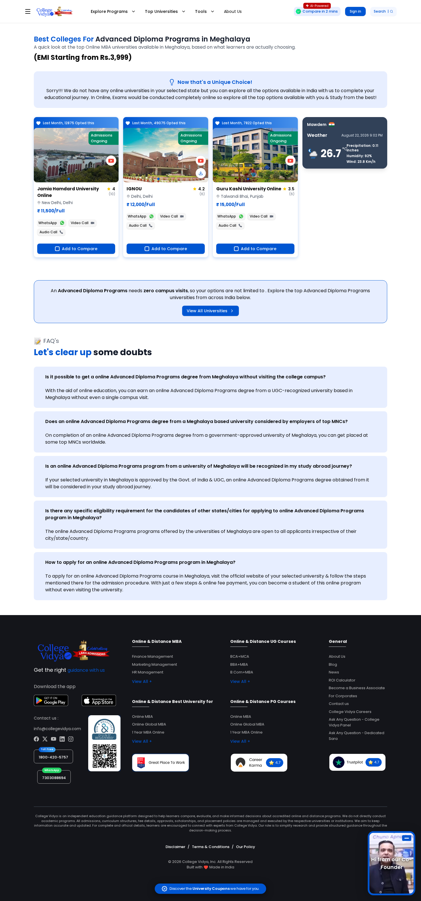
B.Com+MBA (241, 672)
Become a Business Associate (357, 688)
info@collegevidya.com (57, 729)
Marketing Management (154, 664)
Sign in (355, 11)
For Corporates (343, 696)
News (334, 672)
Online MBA (142, 716)
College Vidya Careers (350, 711)
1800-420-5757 (53, 757)
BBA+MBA (239, 664)
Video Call (79, 222)
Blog (333, 664)
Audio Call (48, 232)
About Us (233, 11)
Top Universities (161, 11)
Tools (201, 11)
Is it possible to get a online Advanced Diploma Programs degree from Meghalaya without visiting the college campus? (185, 377)
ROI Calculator (342, 680)
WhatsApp (47, 222)
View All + (142, 681)
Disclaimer (175, 846)
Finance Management (152, 656)
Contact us (339, 703)
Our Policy (245, 846)
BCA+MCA (239, 656)
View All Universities (207, 311)
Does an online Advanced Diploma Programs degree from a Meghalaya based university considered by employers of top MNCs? (196, 421)
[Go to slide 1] (69, 179)
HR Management (147, 672)
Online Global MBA (149, 724)
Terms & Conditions (210, 846)
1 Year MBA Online (148, 732)
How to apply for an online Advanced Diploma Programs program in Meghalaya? (140, 562)
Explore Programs (109, 11)
